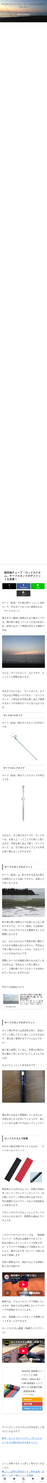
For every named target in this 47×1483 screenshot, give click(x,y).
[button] (24, 593)
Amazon (28, 1399)
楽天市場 (28, 1404)
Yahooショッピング (33, 1408)
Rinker (32, 1394)
